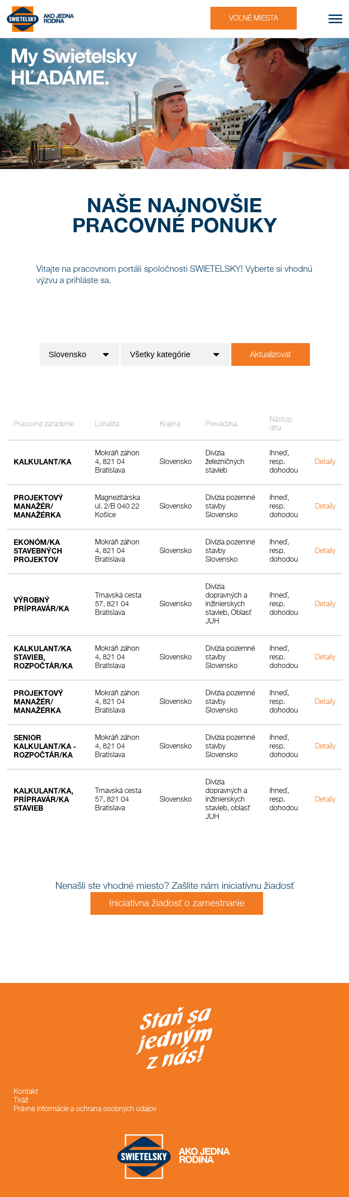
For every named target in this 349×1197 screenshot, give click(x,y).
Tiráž (21, 1100)
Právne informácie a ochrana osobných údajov (85, 1109)
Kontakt (26, 1092)
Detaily (325, 462)
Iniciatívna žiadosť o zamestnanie (176, 903)
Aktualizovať (270, 355)
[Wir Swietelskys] (41, 19)
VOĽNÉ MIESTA (253, 18)
